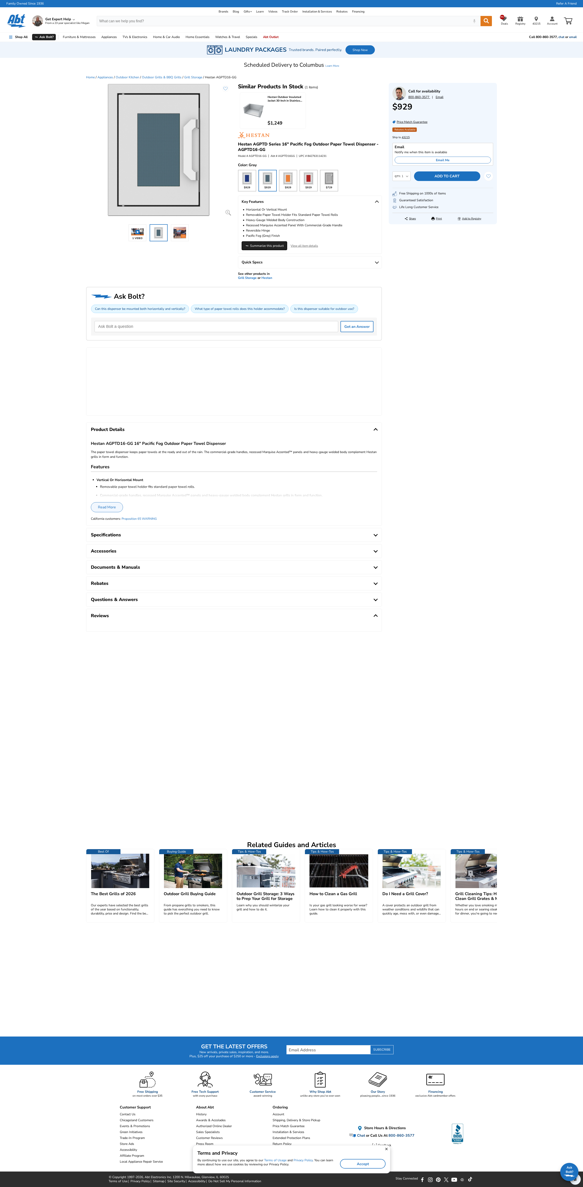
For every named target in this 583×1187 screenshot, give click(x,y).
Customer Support (135, 1107)
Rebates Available (404, 129)
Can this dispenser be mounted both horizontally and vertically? (140, 309)
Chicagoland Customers (136, 1120)
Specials (251, 37)
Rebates (342, 12)
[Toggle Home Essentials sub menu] (211, 37)
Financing (358, 12)
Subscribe (382, 1049)
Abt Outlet (271, 37)
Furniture (79, 37)
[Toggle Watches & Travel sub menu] (242, 37)
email (573, 37)
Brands (223, 12)
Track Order (290, 12)
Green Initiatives (131, 1132)
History (201, 1114)
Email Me (443, 160)
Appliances (109, 37)
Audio (166, 37)
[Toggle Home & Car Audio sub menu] (182, 37)
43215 (406, 137)
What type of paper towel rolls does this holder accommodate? (240, 309)
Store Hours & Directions (384, 1128)
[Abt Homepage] (16, 21)
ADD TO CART (447, 176)
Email (439, 97)
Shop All (21, 37)
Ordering (280, 1107)
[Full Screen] (228, 213)
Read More (107, 507)
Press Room (204, 1144)
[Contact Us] (399, 99)
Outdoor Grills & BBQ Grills (162, 77)
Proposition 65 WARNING (139, 519)
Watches (227, 37)
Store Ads (127, 1144)
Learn (260, 12)
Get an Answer (357, 326)
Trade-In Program (132, 1138)
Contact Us (128, 1114)
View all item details (304, 246)
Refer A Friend (566, 4)
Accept (363, 1164)
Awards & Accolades (211, 1120)
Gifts (247, 12)
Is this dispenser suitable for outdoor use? (324, 309)
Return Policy (282, 1144)
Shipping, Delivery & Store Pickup (296, 1120)
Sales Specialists (208, 1132)
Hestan (266, 278)
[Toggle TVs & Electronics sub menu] (149, 37)
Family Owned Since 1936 (25, 4)
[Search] (486, 21)
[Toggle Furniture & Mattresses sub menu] (98, 37)
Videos (272, 12)
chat (561, 37)
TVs (135, 37)
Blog (236, 12)
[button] (291, 65)
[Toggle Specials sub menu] (259, 37)
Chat (360, 1135)
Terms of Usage (275, 1160)
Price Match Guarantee (288, 1126)
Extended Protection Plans (291, 1138)
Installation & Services (317, 12)
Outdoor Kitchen (127, 77)
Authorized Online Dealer (214, 1126)
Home (198, 37)
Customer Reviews (209, 1138)
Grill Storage (193, 77)
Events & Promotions (135, 1126)
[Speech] (474, 21)
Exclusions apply (267, 1056)
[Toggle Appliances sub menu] (119, 37)
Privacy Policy (303, 1160)
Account (278, 1114)
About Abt (205, 1107)
